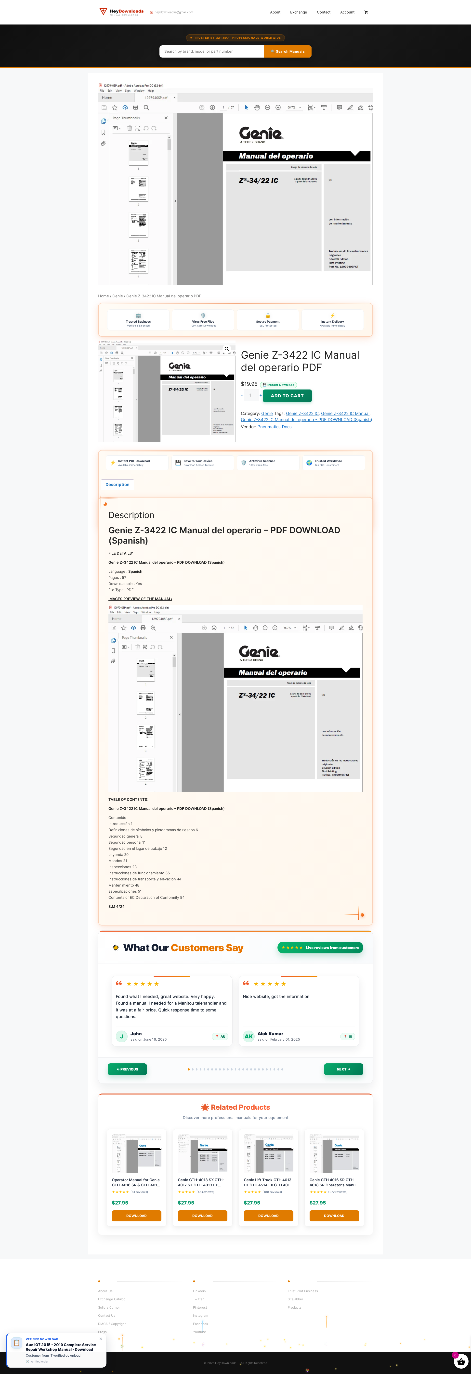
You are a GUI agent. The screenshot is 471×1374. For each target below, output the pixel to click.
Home (103, 296)
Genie (117, 296)
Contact (323, 12)
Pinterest (200, 1307)
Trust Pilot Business (303, 1291)
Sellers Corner (109, 1307)
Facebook (200, 1324)
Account (347, 12)
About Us (105, 1291)
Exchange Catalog (112, 1299)
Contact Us (106, 1315)
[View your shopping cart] (366, 12)
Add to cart (287, 395)
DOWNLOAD (136, 1216)
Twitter (198, 1299)
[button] (226, 349)
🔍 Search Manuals (288, 51)
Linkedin (199, 1291)
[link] (56, 1350)
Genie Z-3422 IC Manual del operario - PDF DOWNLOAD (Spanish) (306, 419)
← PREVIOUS (127, 1069)
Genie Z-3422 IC (302, 413)
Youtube (199, 1332)
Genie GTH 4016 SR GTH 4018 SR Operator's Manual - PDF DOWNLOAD (334, 1185)
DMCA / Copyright (112, 1324)
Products (294, 1307)
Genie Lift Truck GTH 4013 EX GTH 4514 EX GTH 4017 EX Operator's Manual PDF (268, 1185)
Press (102, 1332)
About (275, 12)
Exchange (298, 12)
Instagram (200, 1315)
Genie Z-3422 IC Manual (345, 413)
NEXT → (344, 1069)
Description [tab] (117, 484)
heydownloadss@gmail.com (174, 12)
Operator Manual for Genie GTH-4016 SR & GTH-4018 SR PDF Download (136, 1185)
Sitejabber (295, 1299)
